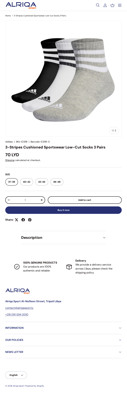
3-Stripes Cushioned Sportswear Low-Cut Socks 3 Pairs (40, 15)
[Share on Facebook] (23, 219)
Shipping (10, 160)
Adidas (9, 141)
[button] (112, 5)
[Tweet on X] (16, 219)
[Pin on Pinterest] (29, 219)
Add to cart (84, 199)
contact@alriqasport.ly (19, 308)
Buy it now (64, 210)
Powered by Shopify (34, 386)
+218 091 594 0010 (16, 314)
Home (8, 15)
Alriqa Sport (18, 386)
